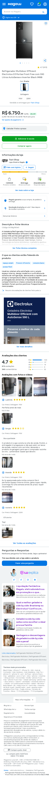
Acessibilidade (29, 713)
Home (6, 770)
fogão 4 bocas (25, 689)
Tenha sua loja (29, 709)
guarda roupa (37, 687)
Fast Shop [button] (35, 103)
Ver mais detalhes (24, 347)
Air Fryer (28, 674)
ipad (28, 687)
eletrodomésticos (17, 770)
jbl (14, 685)
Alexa (13, 691)
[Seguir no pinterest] (35, 580)
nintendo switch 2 (38, 682)
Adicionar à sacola (26, 139)
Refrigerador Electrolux (38, 660)
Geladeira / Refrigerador (35, 770)
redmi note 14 (22, 685)
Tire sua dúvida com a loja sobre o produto (20, 558)
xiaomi (18, 682)
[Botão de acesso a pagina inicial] (17, 4)
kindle (28, 678)
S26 (32, 670)
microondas (20, 678)
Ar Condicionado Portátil (20, 683)
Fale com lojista (14, 167)
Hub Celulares (17, 672)
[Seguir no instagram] (28, 580)
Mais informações (22, 700)
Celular (7, 683)
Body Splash (7, 685)
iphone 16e (41, 680)
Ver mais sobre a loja (24, 190)
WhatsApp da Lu (10, 709)
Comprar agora (24, 146)
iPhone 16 (25, 670)
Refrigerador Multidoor (19, 656)
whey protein (9, 678)
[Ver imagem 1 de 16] (24, 40)
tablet (33, 683)
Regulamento (9, 713)
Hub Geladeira (29, 672)
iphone (34, 676)
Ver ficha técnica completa (24, 248)
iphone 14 (15, 674)
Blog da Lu (7, 705)
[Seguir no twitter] (14, 580)
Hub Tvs (39, 672)
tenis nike (32, 685)
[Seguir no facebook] (21, 580)
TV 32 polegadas (37, 691)
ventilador (26, 682)
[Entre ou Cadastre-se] (45, 4)
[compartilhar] (45, 60)
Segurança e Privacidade (13, 717)
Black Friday (7, 670)
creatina (42, 676)
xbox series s (9, 682)
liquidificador (20, 687)
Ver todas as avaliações (24, 543)
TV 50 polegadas (23, 691)
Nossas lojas (29, 705)
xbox (29, 676)
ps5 (22, 674)
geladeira (11, 676)
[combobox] (24, 11)
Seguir (31, 167)
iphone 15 (6, 674)
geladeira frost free (10, 689)
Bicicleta (41, 683)
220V (28, 98)
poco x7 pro (21, 676)
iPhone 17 (17, 670)
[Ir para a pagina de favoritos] (32, 4)
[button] (43, 12)
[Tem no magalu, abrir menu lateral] (4, 4)
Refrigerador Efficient (19, 660)
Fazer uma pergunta (24, 563)
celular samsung (29, 680)
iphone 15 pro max (15, 680)
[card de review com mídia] (9, 386)
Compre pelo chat (19, 750)
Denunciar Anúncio (10, 216)
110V (20, 98)
